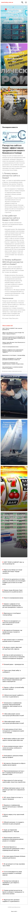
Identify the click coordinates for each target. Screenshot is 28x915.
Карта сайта (14, 911)
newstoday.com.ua (7, 2)
